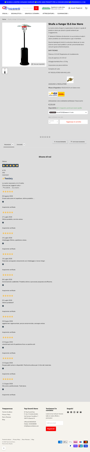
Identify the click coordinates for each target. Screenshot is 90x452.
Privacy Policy (6, 414)
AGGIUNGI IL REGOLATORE (57, 84)
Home (4, 19)
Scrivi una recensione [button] (79, 141)
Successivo (15, 187)
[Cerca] (36, 8)
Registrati (51, 429)
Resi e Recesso (6, 417)
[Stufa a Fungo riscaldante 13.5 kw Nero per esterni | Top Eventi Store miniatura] (5, 71)
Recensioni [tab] (7, 144)
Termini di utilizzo (7, 412)
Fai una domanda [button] (61, 141)
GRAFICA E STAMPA (32, 14)
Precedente (6, 187)
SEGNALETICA (16, 14)
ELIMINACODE (63, 14)
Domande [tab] (19, 144)
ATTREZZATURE (48, 14)
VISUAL (5, 14)
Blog (3, 419)
